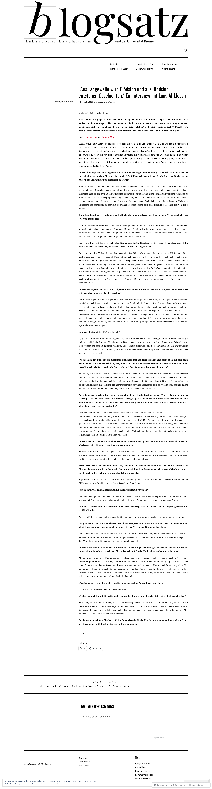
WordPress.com (143, 778)
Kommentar (159, 737)
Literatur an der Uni (144, 69)
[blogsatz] (106, 22)
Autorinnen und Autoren (105, 102)
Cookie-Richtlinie (62, 784)
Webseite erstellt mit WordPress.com (38, 764)
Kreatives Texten (170, 64)
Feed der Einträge (143, 771)
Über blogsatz (168, 69)
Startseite (114, 64)
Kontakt (83, 758)
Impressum (84, 765)
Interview (83, 634)
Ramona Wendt (108, 137)
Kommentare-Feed (144, 775)
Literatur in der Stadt (145, 64)
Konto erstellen (143, 763)
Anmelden (140, 767)
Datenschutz (85, 761)
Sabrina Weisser (90, 137)
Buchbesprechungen (119, 69)
